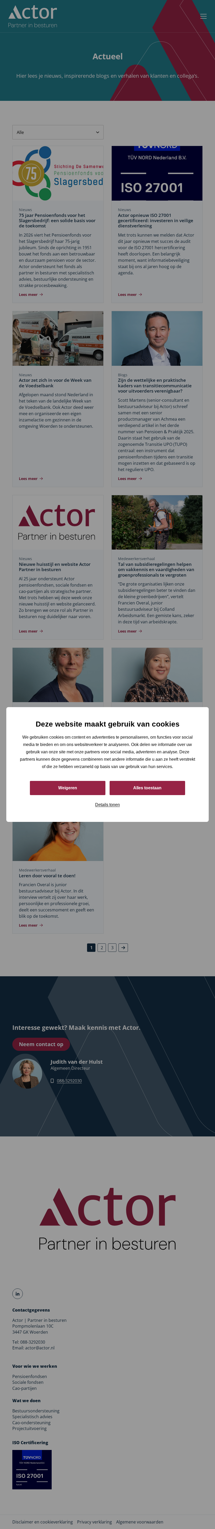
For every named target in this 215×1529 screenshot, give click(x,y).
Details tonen (107, 804)
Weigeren (67, 788)
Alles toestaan (147, 788)
